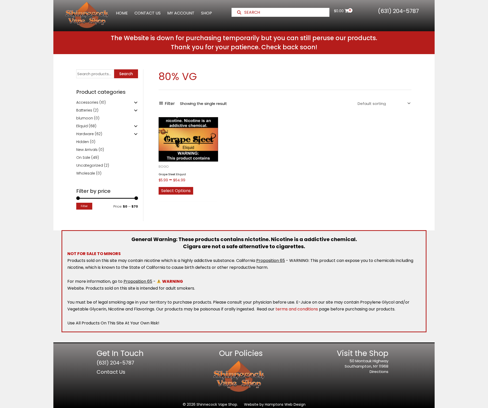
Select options (176, 191)
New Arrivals (87, 149)
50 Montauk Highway (368, 361)
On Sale (83, 157)
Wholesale (85, 173)
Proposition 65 (270, 260)
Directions (379, 371)
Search (126, 73)
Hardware (85, 133)
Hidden (82, 141)
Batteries (84, 110)
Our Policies (241, 353)
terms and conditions (297, 309)
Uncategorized (89, 165)
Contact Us (111, 371)
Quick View (188, 157)
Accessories (87, 102)
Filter (84, 206)
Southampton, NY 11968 (366, 366)
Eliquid (82, 126)
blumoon (84, 118)
